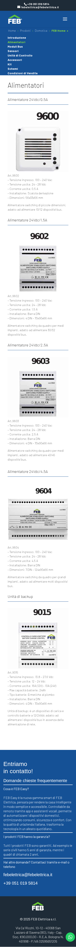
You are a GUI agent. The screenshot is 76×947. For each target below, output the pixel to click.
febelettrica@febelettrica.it (27, 874)
